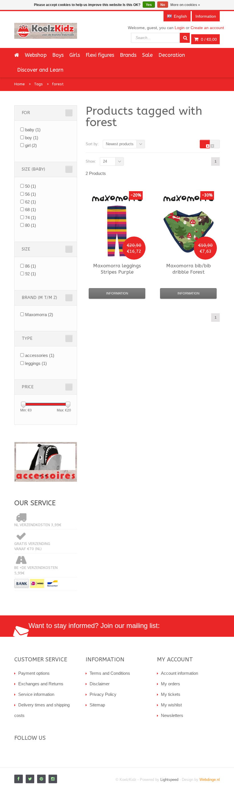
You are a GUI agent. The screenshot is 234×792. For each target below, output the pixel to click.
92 (30, 273)
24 (105, 161)
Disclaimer (100, 683)
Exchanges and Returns (40, 683)
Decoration (171, 55)
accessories (39, 355)
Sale (147, 55)
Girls (74, 55)
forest (58, 84)
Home (19, 84)
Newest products (120, 144)
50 (30, 186)
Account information (179, 673)
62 (30, 201)
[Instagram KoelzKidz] (53, 779)
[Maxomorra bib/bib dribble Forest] (188, 231)
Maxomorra (39, 314)
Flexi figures (100, 55)
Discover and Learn (40, 70)
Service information (36, 694)
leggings (36, 363)
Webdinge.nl (209, 779)
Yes (149, 5)
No (162, 5)
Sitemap (97, 704)
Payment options (34, 673)
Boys (58, 55)
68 (30, 209)
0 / (208, 39)
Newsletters (172, 715)
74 (30, 217)
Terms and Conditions (110, 673)
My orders (170, 683)
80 (30, 225)
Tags (38, 84)
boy (31, 137)
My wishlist (171, 704)
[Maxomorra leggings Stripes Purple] (117, 231)
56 (30, 194)
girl (31, 145)
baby (33, 129)
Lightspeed (169, 779)
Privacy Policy (103, 694)
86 (30, 266)
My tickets (170, 694)
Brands (128, 55)
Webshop (36, 55)
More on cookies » (185, 5)
